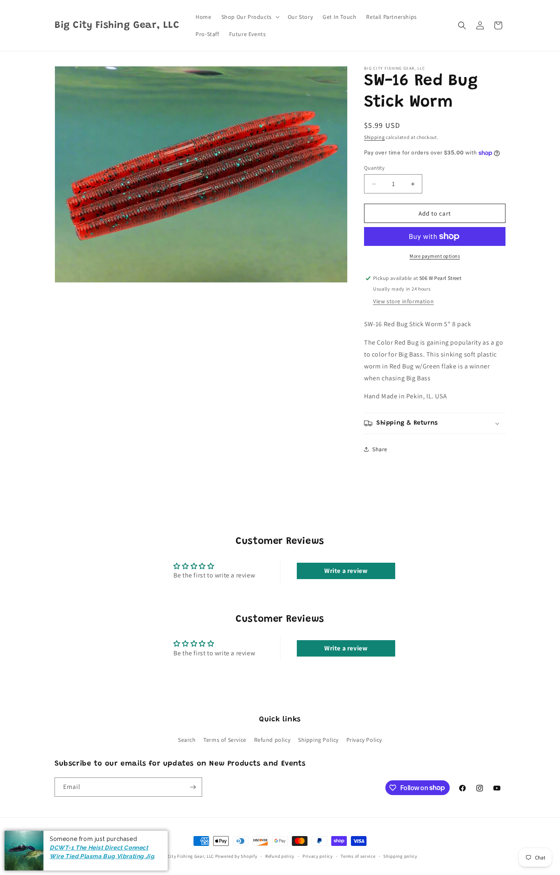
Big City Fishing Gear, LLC (186, 856)
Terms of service (358, 856)
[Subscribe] (193, 787)
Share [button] (379, 449)
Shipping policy (400, 856)
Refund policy (272, 739)
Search (187, 739)
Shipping (374, 137)
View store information (403, 301)
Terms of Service (224, 739)
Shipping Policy (318, 739)
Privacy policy (318, 856)
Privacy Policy (364, 739)
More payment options (435, 256)
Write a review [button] (345, 570)
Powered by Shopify (236, 856)
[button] (249, 16)
